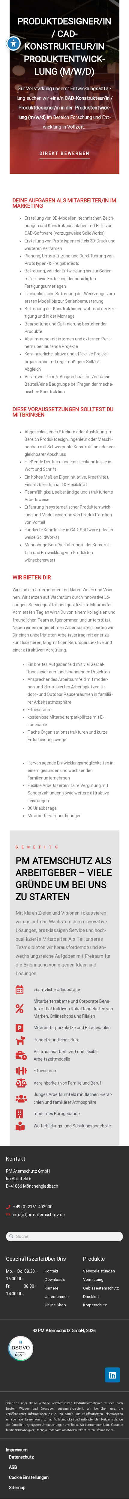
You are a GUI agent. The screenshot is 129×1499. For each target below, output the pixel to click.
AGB (13, 1467)
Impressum (17, 1449)
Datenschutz (21, 1457)
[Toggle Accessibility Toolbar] (13, 43)
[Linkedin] (112, 1374)
